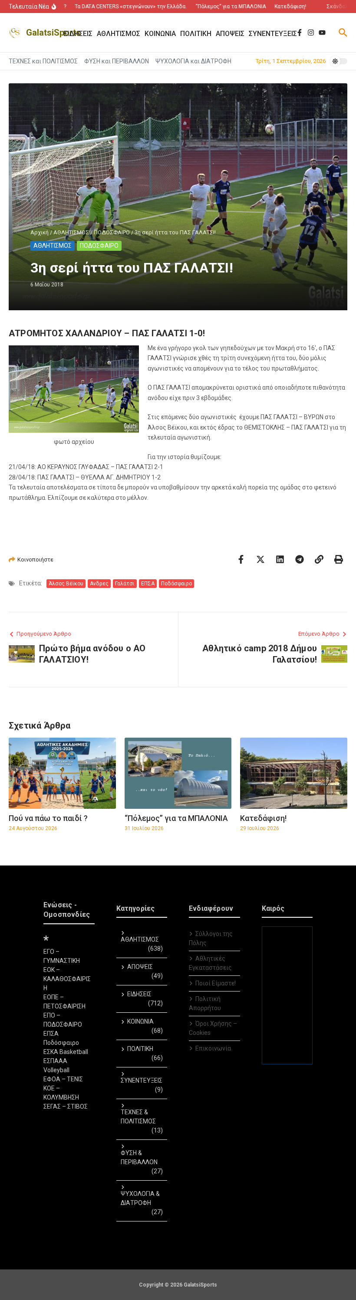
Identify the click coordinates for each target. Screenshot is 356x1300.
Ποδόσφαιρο (176, 584)
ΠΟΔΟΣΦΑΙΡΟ (112, 232)
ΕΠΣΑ (148, 584)
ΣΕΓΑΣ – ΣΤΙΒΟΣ (65, 1106)
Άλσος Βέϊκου (66, 584)
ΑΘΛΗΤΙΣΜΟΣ (71, 232)
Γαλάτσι (125, 584)
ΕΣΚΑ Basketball (65, 1051)
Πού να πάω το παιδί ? (48, 818)
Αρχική (39, 232)
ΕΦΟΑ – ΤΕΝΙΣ (63, 1079)
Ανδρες (99, 584)
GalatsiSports (53, 32)
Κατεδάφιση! (263, 818)
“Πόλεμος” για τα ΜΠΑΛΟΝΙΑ (176, 818)
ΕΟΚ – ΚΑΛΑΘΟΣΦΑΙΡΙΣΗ (67, 978)
